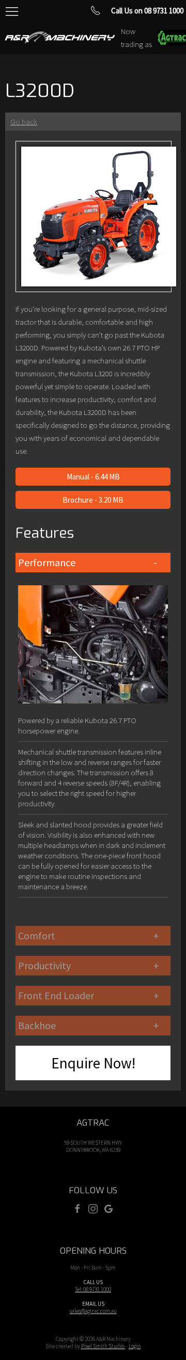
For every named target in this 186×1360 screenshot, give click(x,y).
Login (135, 1346)
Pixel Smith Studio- (103, 1346)
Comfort (36, 935)
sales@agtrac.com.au (93, 1311)
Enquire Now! (93, 1063)
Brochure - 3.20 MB (93, 500)
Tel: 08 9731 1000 (93, 1289)
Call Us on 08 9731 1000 (147, 10)
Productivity (44, 965)
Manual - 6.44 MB (93, 477)
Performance (46, 562)
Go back (23, 121)
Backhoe (37, 1025)
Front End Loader (56, 995)
